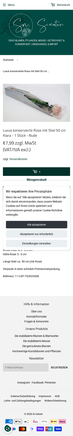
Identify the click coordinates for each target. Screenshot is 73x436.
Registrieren (59, 367)
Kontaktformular (36, 316)
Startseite (8, 59)
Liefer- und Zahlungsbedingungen (22, 400)
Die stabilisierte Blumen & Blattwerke (36, 335)
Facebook (38, 382)
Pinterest (50, 382)
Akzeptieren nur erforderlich (36, 233)
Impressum (45, 396)
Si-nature (38, 413)
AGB (57, 396)
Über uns (36, 311)
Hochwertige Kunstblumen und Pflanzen (36, 351)
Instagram (23, 382)
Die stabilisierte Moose (36, 341)
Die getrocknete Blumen (36, 346)
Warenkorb (63, 4)
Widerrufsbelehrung (55, 400)
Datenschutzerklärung (23, 396)
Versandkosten (18, 159)
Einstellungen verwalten (36, 243)
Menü (11, 4)
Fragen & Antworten (36, 321)
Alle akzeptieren (36, 224)
